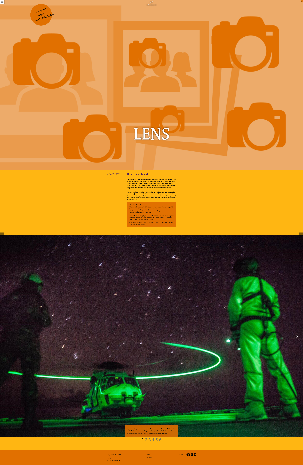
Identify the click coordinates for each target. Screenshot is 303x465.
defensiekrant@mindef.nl (113, 460)
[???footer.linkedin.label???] (195, 455)
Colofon (149, 454)
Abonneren (149, 457)
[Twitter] (191, 455)
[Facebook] (188, 455)
